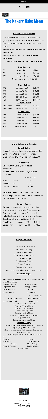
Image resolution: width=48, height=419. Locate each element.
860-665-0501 (24, 406)
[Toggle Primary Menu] (44, 15)
